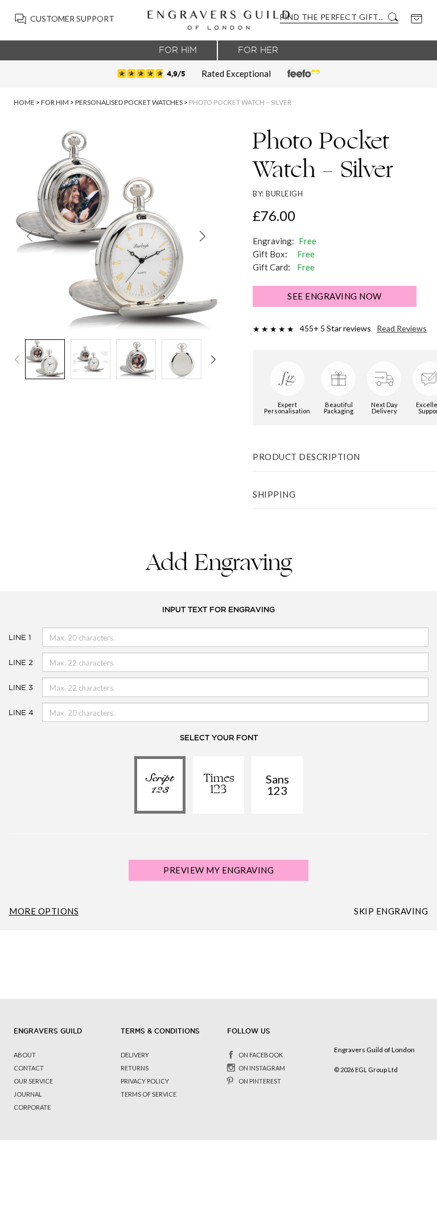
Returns (135, 1068)
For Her (258, 50)
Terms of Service (148, 1094)
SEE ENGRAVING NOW (334, 296)
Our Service (33, 1081)
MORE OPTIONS (44, 911)
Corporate (32, 1107)
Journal (28, 1094)
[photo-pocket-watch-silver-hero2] (116, 231)
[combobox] (331, 17)
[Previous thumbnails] (17, 359)
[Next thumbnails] (215, 359)
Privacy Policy (145, 1081)
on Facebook (260, 1054)
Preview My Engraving (218, 870)
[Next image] (202, 235)
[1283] (90, 359)
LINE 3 (11, 687)
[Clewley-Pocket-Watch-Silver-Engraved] (181, 359)
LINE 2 (11, 662)
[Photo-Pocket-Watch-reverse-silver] (136, 359)
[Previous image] (29, 235)
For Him (178, 50)
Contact (29, 1068)
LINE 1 (11, 637)
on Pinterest (259, 1081)
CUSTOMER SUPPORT (72, 18)
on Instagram (261, 1068)
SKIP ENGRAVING (391, 911)
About (25, 1054)
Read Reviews (402, 329)
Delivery (135, 1054)
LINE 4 (11, 712)
